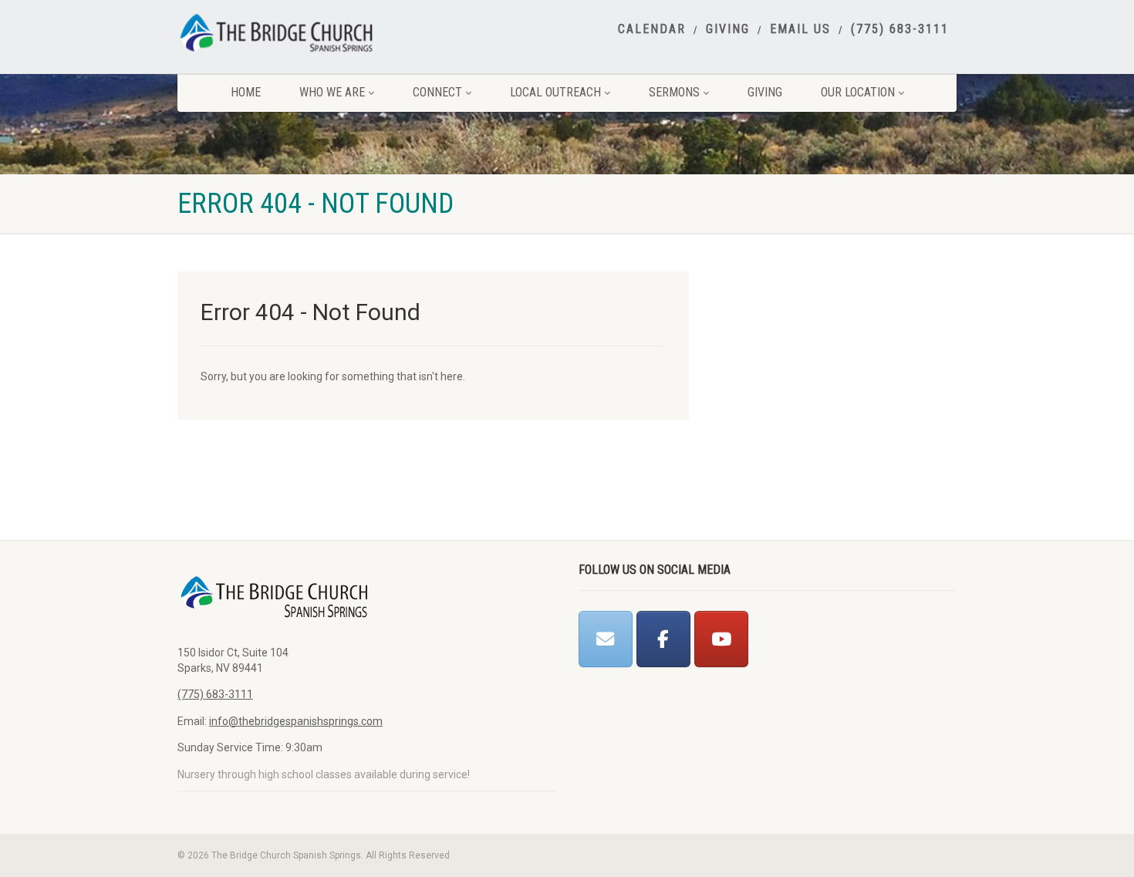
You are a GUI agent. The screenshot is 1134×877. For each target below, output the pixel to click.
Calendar (652, 29)
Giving (728, 29)
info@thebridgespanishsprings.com (296, 721)
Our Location (858, 92)
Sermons (674, 92)
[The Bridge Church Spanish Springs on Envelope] (606, 639)
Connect (437, 92)
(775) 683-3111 (900, 29)
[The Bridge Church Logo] (299, 33)
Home (246, 92)
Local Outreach (555, 92)
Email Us (800, 29)
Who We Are (332, 92)
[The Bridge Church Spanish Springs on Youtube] (721, 639)
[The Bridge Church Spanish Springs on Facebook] (663, 639)
